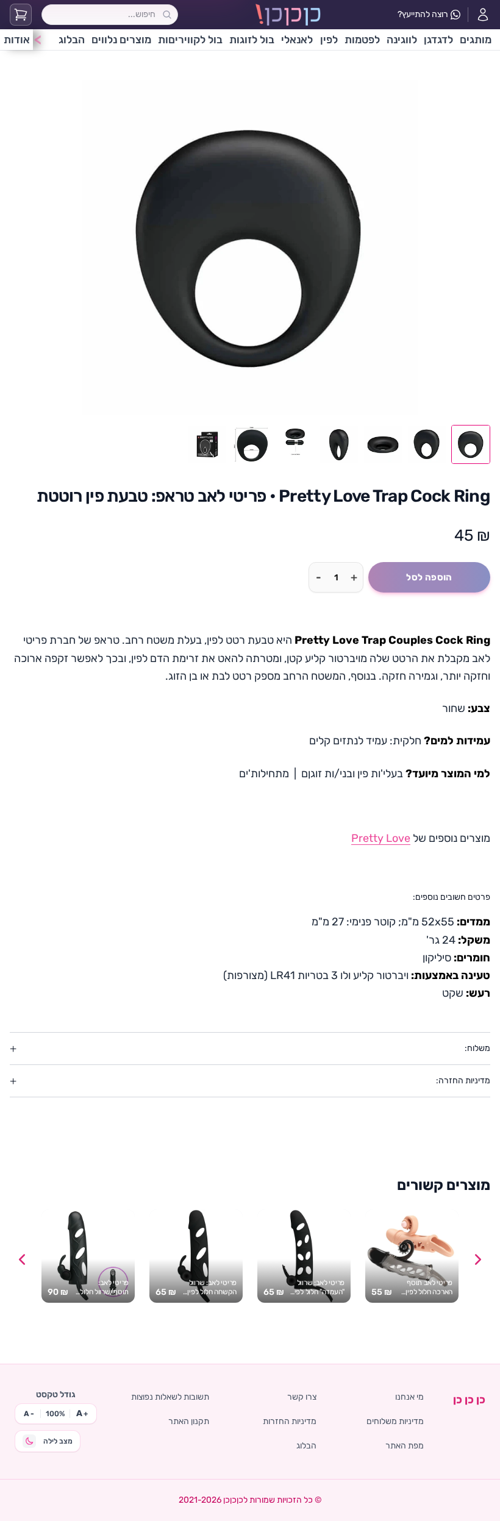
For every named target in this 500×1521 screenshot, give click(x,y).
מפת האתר (404, 1446)
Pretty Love (380, 838)
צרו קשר (301, 1397)
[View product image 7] (207, 444)
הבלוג (72, 40)
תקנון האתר (188, 1421)
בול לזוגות (251, 40)
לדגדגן (438, 40)
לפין (329, 40)
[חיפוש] (167, 15)
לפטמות (362, 40)
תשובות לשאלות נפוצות (170, 1397)
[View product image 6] (251, 444)
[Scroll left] (22, 1259)
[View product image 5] (295, 444)
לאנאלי (297, 40)
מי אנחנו (409, 1397)
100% (55, 1413)
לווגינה (402, 40)
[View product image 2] (426, 444)
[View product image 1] (470, 444)
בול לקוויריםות (190, 40)
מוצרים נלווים (121, 40)
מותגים (475, 40)
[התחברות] (483, 14)
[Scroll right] (478, 1259)
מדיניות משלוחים (395, 1421)
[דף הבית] (288, 15)
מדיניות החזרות (289, 1421)
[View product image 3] (382, 444)
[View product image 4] (339, 444)
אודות (17, 40)
